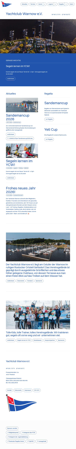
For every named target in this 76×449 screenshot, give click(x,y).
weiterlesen (10, 78)
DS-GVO (36, 390)
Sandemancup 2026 (17, 117)
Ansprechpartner (50, 340)
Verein (40, 4)
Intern (71, 4)
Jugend (50, 4)
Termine (32, 4)
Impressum (28, 390)
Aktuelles (24, 4)
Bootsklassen (38, 340)
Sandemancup (56, 103)
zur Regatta (49, 119)
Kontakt (9, 390)
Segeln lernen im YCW (24, 340)
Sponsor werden (12, 428)
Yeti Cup (50, 129)
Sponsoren (39, 281)
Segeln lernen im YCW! (19, 163)
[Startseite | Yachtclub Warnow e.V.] (6, 4)
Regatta (61, 4)
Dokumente (20, 281)
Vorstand (30, 281)
